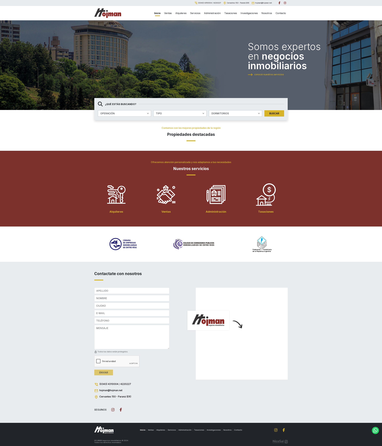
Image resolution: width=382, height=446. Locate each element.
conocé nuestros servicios (269, 74)
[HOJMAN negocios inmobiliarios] (107, 13)
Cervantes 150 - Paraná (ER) (238, 3)
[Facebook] (279, 3)
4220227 (217, 3)
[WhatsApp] (375, 430)
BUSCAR (274, 113)
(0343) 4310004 (205, 3)
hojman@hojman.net (263, 3)
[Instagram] (285, 3)
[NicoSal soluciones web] (280, 441)
